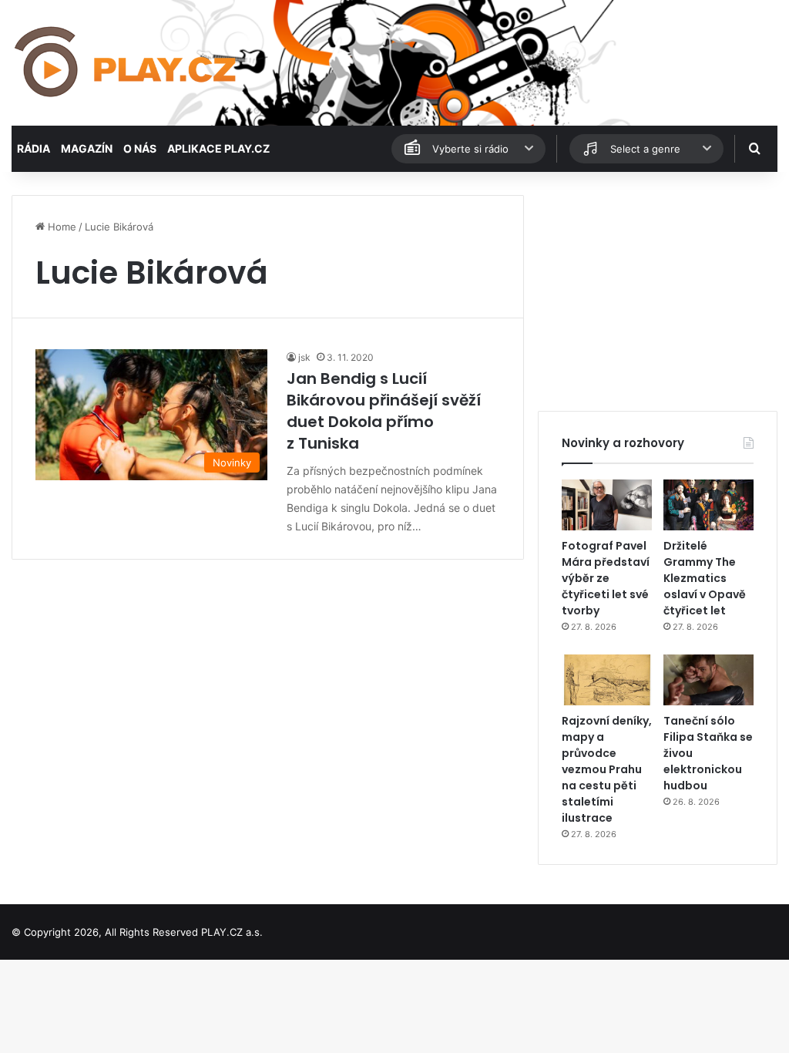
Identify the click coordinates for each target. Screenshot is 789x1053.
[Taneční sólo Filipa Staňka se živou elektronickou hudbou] (708, 679)
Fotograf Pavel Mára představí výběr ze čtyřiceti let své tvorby (606, 578)
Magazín (86, 148)
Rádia (33, 148)
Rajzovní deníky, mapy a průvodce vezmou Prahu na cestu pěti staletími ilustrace (607, 769)
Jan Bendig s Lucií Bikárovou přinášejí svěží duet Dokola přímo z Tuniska (384, 411)
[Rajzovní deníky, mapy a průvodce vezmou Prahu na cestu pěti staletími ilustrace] (607, 679)
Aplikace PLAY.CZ (218, 148)
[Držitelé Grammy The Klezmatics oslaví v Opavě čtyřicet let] (708, 504)
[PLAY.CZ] (127, 63)
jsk (304, 357)
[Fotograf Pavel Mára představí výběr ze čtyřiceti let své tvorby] (607, 504)
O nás (139, 148)
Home (60, 226)
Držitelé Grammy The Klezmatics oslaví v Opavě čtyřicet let (704, 578)
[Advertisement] (657, 291)
